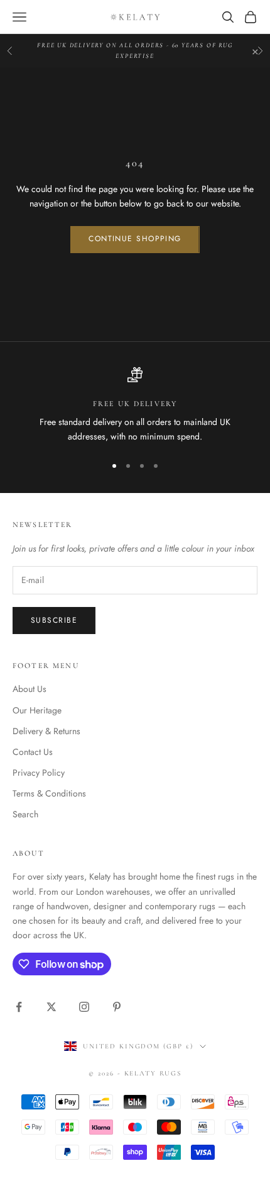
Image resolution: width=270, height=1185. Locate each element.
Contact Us (33, 752)
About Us (29, 689)
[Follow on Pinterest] (117, 1007)
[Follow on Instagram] (84, 1007)
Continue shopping (135, 238)
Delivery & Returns (46, 731)
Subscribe (54, 620)
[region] (135, 406)
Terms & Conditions (49, 793)
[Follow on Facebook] (19, 1007)
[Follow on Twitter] (51, 1007)
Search (25, 814)
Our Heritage (37, 710)
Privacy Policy (39, 772)
